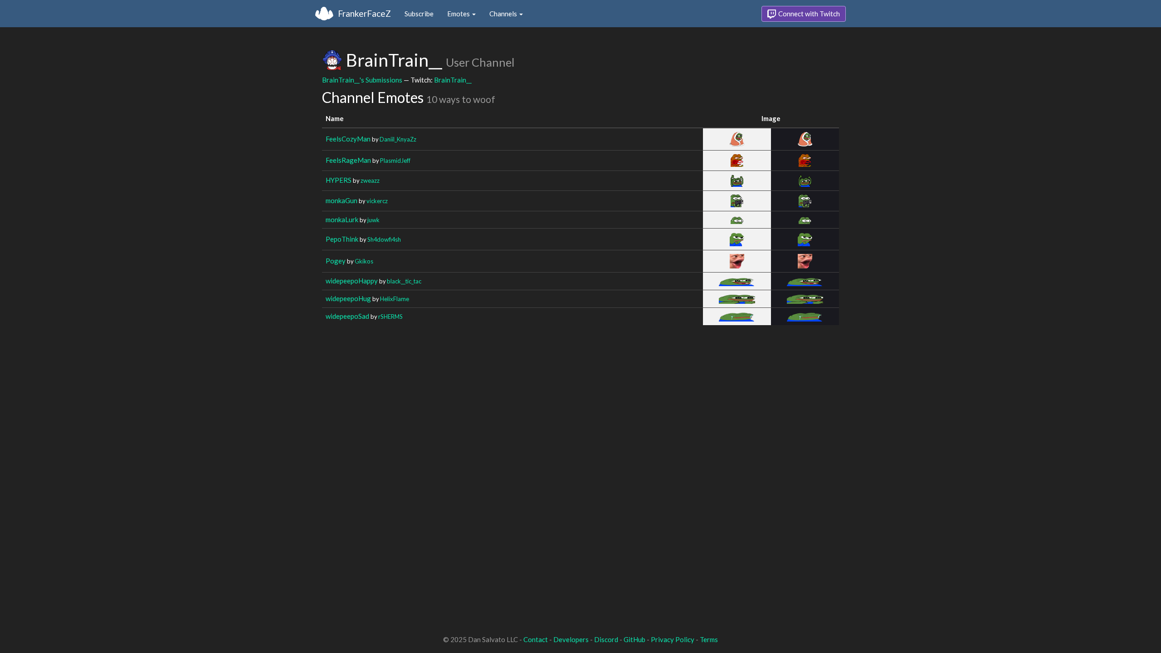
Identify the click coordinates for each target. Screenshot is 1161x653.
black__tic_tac (404, 281)
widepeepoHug (348, 298)
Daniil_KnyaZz (398, 139)
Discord (606, 639)
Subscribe (419, 14)
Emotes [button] (459, 14)
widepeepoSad (347, 316)
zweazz (370, 180)
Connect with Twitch (808, 14)
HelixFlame (394, 298)
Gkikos (364, 261)
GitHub (634, 639)
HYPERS (338, 180)
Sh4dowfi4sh (384, 239)
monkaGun (341, 200)
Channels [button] (503, 14)
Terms (709, 639)
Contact (535, 639)
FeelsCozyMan (348, 139)
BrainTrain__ (453, 80)
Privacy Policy (672, 639)
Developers (571, 639)
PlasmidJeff (395, 160)
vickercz (377, 201)
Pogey (336, 261)
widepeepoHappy (352, 281)
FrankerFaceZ (364, 13)
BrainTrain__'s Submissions (362, 80)
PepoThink (342, 239)
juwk (373, 220)
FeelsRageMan (348, 160)
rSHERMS (390, 316)
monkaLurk (342, 219)
